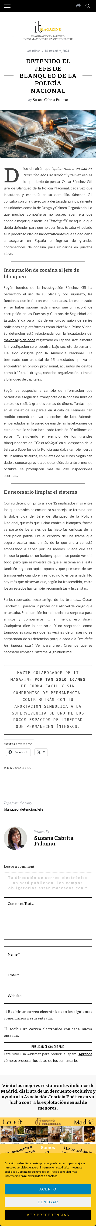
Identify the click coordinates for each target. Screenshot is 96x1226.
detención (28, 809)
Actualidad (33, 50)
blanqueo (11, 809)
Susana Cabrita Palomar (50, 99)
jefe (40, 809)
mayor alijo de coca (19, 339)
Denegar (48, 1202)
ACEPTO (47, 1189)
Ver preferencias (48, 1215)
